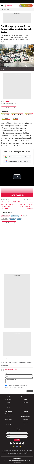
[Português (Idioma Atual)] (13, 446)
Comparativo (25, 402)
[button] (26, 5)
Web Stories (25, 422)
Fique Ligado (6, 9)
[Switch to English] (17, 446)
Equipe (8, 402)
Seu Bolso (12, 218)
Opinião (25, 413)
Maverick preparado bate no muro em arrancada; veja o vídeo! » (25, 205)
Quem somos (8, 399)
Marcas (25, 399)
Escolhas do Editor (15, 215)
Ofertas (25, 424)
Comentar (30, 391)
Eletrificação (8, 424)
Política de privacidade (17, 462)
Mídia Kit (9, 407)
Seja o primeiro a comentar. (9, 107)
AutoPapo (6, 101)
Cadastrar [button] (17, 439)
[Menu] (2, 5)
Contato (8, 405)
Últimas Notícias (5, 215)
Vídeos (19, 218)
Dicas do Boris (8, 419)
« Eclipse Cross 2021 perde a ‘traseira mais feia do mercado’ (8, 205)
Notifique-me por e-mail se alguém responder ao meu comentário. (16, 386)
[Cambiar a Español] (20, 446)
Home (2, 9)
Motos (8, 416)
